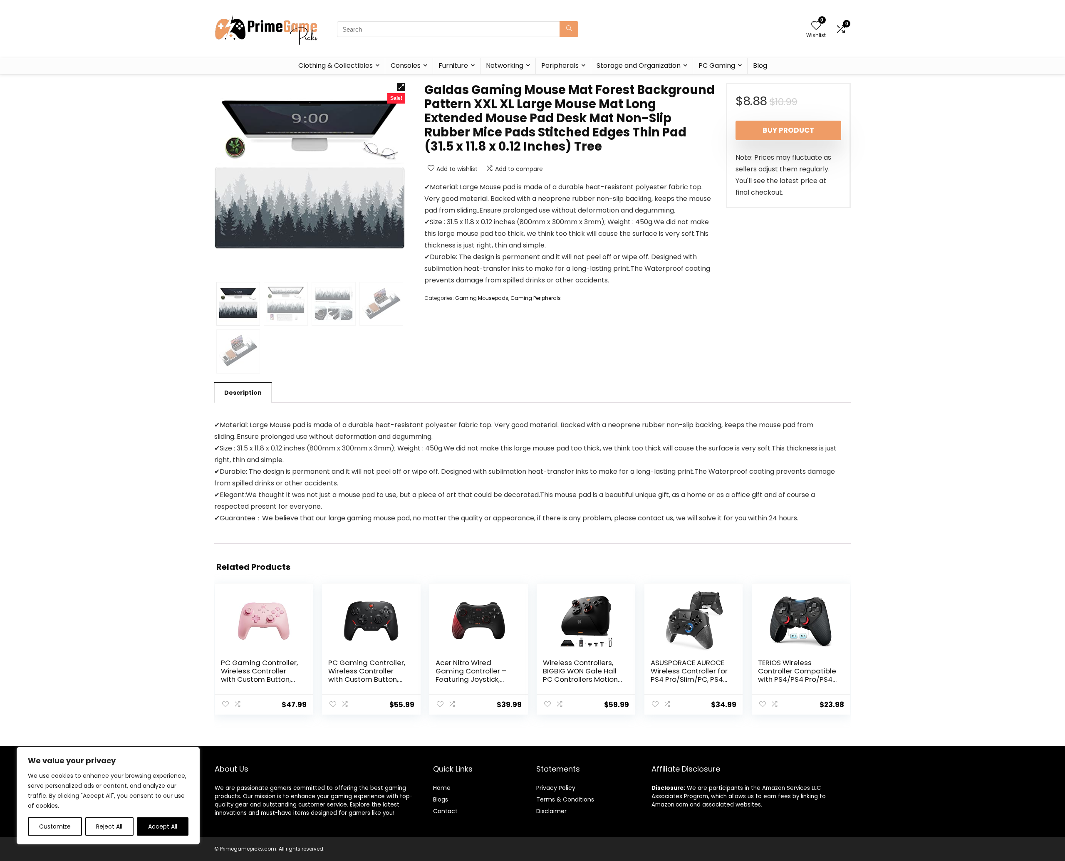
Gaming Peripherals (535, 298)
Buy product (788, 130)
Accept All (162, 826)
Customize (55, 826)
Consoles (406, 65)
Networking (504, 65)
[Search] (569, 29)
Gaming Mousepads (481, 298)
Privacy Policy (555, 788)
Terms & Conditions (565, 799)
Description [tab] (243, 392)
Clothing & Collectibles (335, 65)
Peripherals (560, 65)
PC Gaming (716, 65)
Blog (760, 65)
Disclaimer (551, 811)
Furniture (453, 65)
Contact (445, 811)
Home (442, 788)
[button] (401, 87)
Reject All (109, 826)
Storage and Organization (639, 65)
